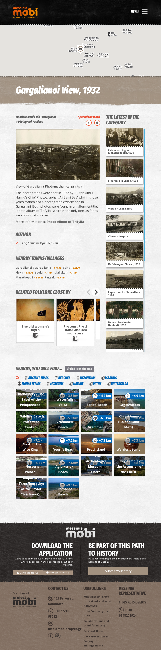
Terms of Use (92, 631)
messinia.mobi (25, 117)
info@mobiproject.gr (64, 629)
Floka (24, 272)
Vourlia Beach (64, 449)
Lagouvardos (129, 405)
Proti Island (97, 449)
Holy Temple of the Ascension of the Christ (129, 466)
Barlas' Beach (96, 405)
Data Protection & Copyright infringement (95, 641)
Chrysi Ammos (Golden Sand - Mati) (130, 421)
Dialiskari (65, 272)
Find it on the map (81, 369)
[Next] (95, 292)
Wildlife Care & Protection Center (32, 421)
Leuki (43, 272)
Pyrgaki (55, 277)
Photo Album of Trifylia (65, 222)
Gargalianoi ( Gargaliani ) (38, 267)
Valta (71, 267)
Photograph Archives (30, 122)
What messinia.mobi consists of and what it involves (97, 601)
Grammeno (97, 427)
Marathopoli (29, 277)
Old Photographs (46, 117)
